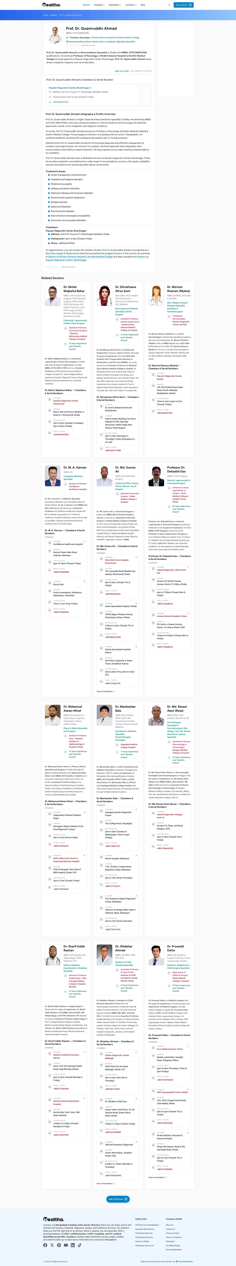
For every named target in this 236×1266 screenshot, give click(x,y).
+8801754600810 (113, 1175)
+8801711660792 (112, 683)
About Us (169, 1225)
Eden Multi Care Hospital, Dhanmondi (117, 561)
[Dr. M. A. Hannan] (53, 476)
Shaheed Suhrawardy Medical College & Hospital (78, 336)
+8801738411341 (112, 846)
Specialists (114, 5)
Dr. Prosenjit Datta (175, 948)
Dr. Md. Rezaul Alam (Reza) (177, 708)
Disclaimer (170, 1241)
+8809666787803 (60, 102)
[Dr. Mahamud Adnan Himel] (53, 715)
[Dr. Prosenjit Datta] (156, 954)
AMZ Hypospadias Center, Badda (172, 1092)
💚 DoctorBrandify (184, 1261)
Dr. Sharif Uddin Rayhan (74, 948)
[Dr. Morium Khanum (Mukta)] (156, 295)
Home (45, 15)
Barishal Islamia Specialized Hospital (66, 1102)
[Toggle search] (169, 4)
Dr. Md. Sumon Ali (125, 469)
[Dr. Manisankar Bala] (104, 715)
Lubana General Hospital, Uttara (172, 616)
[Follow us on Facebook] (45, 1245)
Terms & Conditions (174, 1237)
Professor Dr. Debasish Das (176, 469)
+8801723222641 (61, 846)
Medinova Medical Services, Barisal (66, 1056)
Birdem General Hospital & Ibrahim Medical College (115, 37)
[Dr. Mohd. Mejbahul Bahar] (53, 295)
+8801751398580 (164, 1169)
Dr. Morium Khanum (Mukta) (178, 289)
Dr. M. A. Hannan (75, 467)
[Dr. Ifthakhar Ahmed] (104, 954)
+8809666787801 (61, 434)
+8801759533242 (165, 1123)
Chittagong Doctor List (144, 1245)
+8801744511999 (60, 1135)
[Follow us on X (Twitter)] (52, 1245)
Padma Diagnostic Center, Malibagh (117, 1057)
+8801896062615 (112, 594)
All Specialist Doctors (144, 1237)
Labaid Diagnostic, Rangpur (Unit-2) (170, 816)
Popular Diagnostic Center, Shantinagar (69, 87)
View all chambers (105, 691)
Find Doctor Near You (143, 1233)
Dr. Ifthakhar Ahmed (123, 948)
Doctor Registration (174, 1249)
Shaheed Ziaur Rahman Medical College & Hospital (129, 327)
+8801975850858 (61, 572)
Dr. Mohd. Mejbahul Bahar (74, 289)
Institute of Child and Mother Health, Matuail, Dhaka (129, 978)
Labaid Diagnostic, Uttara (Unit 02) (171, 571)
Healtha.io (48, 1225)
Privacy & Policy (172, 1233)
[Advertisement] (175, 60)
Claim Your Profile (122, 71)
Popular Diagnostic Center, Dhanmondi (65, 402)
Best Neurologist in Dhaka (59, 253)
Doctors (86, 5)
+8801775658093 (165, 604)
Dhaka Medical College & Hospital (129, 499)
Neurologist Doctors (111, 253)
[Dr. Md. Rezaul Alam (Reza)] (156, 715)
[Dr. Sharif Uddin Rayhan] (53, 954)
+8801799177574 (112, 929)
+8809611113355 (112, 1089)
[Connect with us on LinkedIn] (73, 1245)
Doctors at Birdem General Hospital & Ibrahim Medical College (80, 256)
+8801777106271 (112, 886)
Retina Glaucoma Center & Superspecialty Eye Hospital (66, 860)
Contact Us (170, 1229)
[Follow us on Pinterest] (59, 1245)
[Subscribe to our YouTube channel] (66, 1245)
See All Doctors (116, 1199)
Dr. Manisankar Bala (125, 708)
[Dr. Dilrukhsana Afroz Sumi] (104, 295)
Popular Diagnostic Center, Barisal (169, 377)
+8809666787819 (164, 413)
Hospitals (98, 5)
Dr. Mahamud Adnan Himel (73, 708)
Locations (129, 5)
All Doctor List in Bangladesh (147, 1225)
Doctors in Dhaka (142, 1241)
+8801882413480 (113, 637)
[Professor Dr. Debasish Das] (156, 476)
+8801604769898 (113, 1132)
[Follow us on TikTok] (80, 1245)
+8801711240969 (61, 1089)
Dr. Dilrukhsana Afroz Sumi (125, 289)
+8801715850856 (61, 612)
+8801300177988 (113, 450)
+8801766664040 (165, 848)
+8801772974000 (165, 1080)
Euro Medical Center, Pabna (170, 1049)
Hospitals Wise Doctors (144, 1229)
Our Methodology (173, 1245)
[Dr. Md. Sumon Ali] (104, 476)
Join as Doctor (181, 5)
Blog (143, 5)
